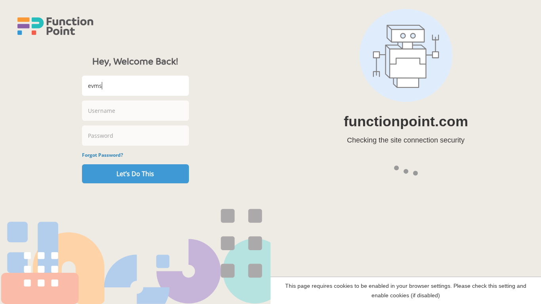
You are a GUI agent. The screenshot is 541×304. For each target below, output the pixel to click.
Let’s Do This (135, 173)
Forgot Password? (102, 155)
